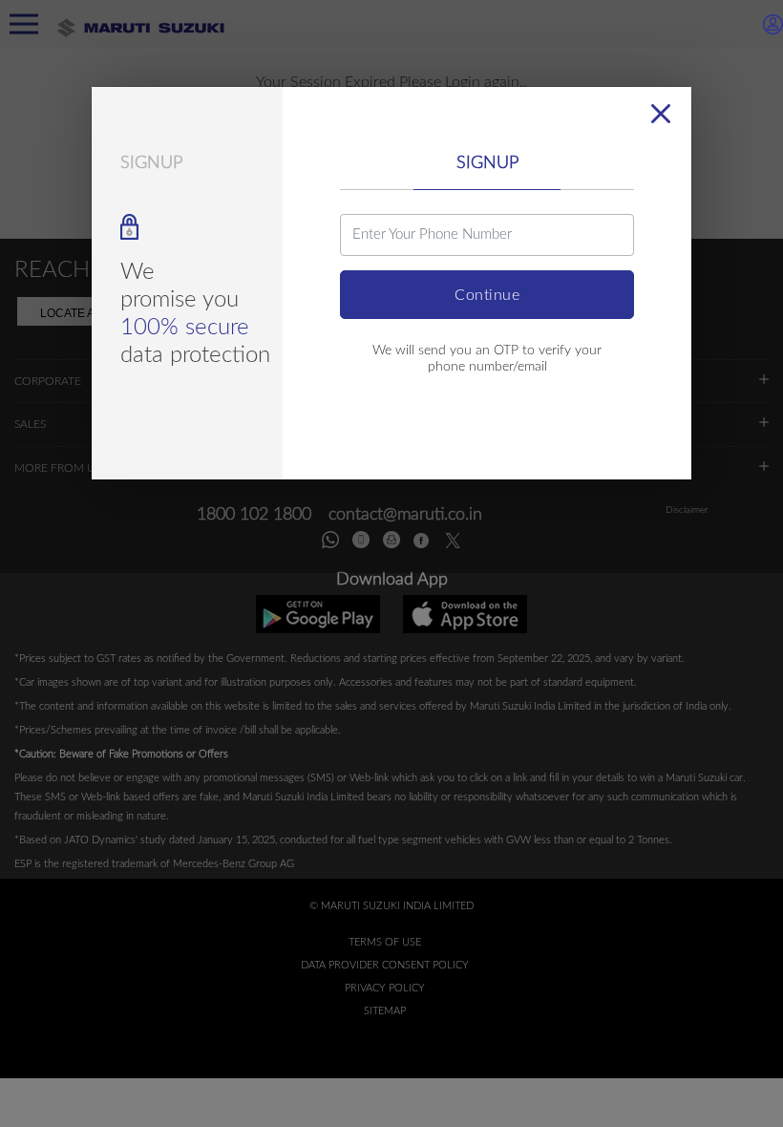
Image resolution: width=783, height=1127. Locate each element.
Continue (487, 295)
